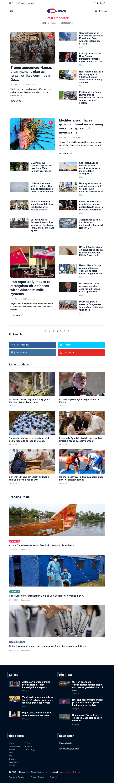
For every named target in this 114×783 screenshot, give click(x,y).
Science (28, 746)
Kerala (12, 749)
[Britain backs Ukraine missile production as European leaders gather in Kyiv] (64, 704)
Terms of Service (17, 777)
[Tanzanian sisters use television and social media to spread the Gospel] (32, 423)
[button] (12, 3)
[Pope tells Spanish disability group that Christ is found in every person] (82, 423)
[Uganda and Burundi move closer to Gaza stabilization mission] (64, 719)
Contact (53, 777)
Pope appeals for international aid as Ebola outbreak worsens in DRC (46, 596)
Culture (12, 759)
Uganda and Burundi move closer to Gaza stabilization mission (87, 718)
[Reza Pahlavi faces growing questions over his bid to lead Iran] (68, 289)
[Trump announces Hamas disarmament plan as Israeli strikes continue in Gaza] (32, 48)
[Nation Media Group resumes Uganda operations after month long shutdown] (68, 271)
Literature (13, 762)
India (11, 752)
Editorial (12, 765)
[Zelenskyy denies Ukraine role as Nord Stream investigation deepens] (14, 686)
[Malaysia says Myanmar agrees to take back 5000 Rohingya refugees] (19, 169)
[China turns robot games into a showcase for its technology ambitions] (57, 621)
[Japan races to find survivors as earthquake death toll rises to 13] (68, 225)
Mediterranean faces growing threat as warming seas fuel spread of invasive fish (81, 126)
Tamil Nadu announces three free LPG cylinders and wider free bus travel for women (38, 700)
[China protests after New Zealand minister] (68, 59)
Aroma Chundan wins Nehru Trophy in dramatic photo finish (41, 545)
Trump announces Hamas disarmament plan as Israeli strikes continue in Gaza (31, 73)
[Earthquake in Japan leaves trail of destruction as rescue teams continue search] (68, 98)
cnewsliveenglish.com (70, 772)
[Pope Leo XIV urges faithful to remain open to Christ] (14, 717)
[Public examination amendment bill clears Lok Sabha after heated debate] (19, 207)
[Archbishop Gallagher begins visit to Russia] (82, 384)
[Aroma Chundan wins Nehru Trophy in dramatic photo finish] (57, 520)
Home (43, 23)
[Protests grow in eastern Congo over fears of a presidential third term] (68, 307)
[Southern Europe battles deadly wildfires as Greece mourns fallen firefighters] (68, 169)
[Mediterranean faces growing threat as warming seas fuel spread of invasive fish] (32, 134)
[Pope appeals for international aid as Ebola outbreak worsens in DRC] (57, 571)
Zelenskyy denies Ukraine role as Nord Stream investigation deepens (36, 684)
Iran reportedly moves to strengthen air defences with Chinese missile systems (30, 288)
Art (10, 756)
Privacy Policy (37, 777)
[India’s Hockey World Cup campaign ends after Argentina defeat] (82, 461)
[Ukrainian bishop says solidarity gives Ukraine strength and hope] (32, 384)
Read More (15, 101)
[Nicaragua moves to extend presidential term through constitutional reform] (68, 189)
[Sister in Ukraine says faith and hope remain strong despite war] (32, 461)
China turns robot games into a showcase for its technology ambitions (47, 646)
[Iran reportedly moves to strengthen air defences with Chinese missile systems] (32, 262)
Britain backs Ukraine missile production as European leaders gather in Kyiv (88, 702)
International (14, 746)
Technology (29, 749)
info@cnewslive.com (69, 749)
